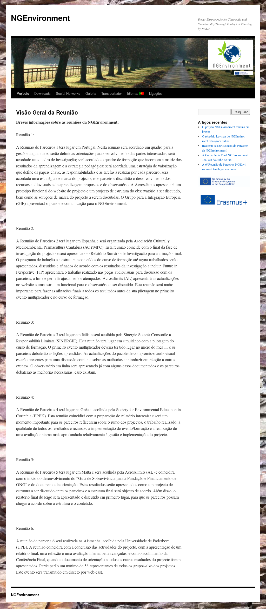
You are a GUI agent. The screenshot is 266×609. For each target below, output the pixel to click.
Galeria (90, 93)
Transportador (111, 93)
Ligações (156, 93)
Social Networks (68, 93)
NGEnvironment (40, 17)
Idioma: (133, 93)
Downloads (42, 93)
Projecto (23, 93)
